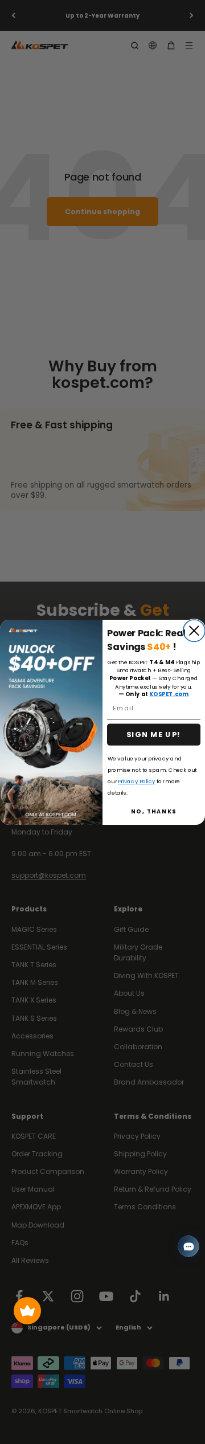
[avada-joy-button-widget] (27, 1310)
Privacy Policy (136, 781)
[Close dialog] (194, 630)
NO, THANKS (154, 811)
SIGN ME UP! (154, 734)
